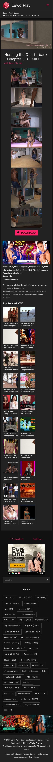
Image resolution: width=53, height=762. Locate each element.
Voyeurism (32, 705)
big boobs (41, 620)
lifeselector (11, 671)
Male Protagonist (34, 671)
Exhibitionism (11, 643)
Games (12, 654)
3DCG (25, 597)
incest (23, 665)
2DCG (9, 598)
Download (28, 232)
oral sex (12, 687)
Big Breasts (12, 626)
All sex (30, 603)
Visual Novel (12, 704)
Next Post (38, 539)
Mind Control (11, 682)
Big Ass (25, 620)
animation (28, 614)
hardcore (28, 660)
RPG (40, 693)
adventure (11, 603)
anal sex (25, 609)
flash (33, 648)
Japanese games (20, 757)
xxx (8, 710)
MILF (32, 677)
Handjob (10, 660)
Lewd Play (21, 5)
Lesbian (38, 665)
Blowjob (12, 631)
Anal (9, 609)
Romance (24, 693)
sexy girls (10, 699)
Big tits (32, 625)
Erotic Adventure (30, 637)
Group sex (30, 654)
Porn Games (34, 757)
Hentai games (42, 754)
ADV (41, 597)
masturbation (13, 677)
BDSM (9, 620)
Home (7, 754)
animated (10, 614)
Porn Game (31, 688)
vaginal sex (29, 699)
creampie (10, 637)
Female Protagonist (14, 648)
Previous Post (16, 539)
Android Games (29, 754)
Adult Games (9, 63)
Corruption (32, 632)
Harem (9, 665)
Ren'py (9, 693)
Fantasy (31, 642)
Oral (27, 682)
